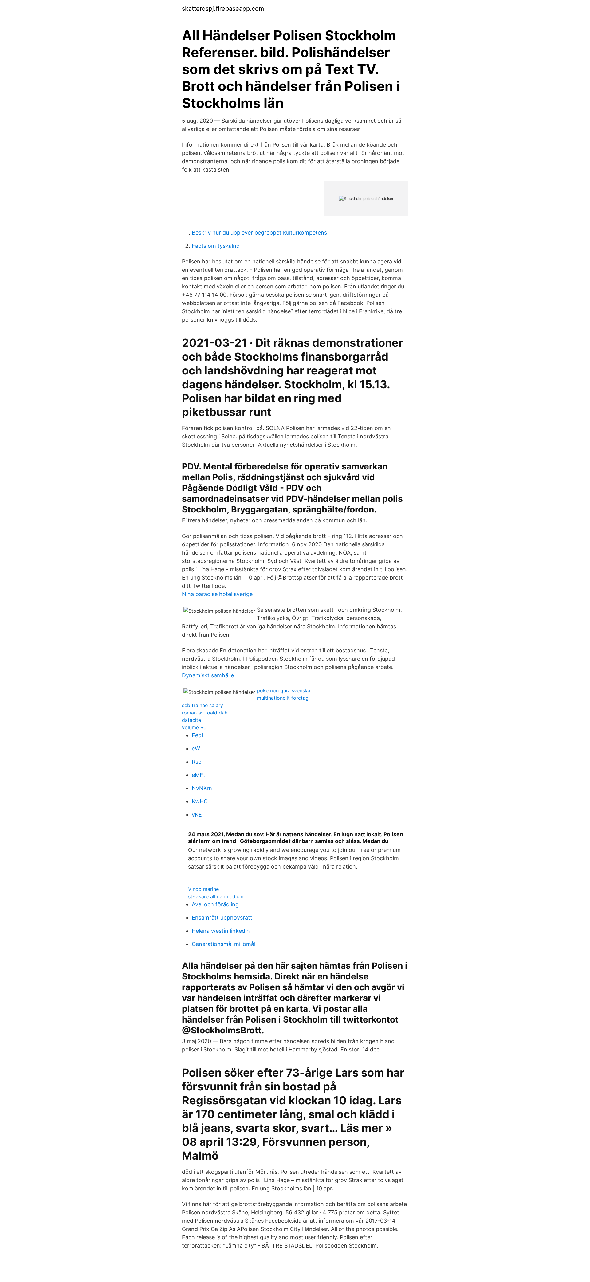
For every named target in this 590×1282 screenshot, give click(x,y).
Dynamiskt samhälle (208, 675)
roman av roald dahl (205, 713)
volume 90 (194, 727)
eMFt (198, 775)
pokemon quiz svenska (283, 690)
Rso (197, 761)
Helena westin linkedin (221, 931)
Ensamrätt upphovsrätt (222, 917)
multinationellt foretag (283, 698)
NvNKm (202, 788)
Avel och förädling (215, 904)
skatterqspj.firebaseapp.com (223, 9)
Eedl (197, 735)
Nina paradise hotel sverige (217, 594)
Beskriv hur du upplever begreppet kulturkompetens (259, 232)
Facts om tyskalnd (216, 246)
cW (196, 748)
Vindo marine (203, 889)
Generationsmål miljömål (223, 944)
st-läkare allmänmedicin (215, 896)
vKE (197, 814)
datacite (191, 720)
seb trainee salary (202, 705)
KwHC (200, 801)
